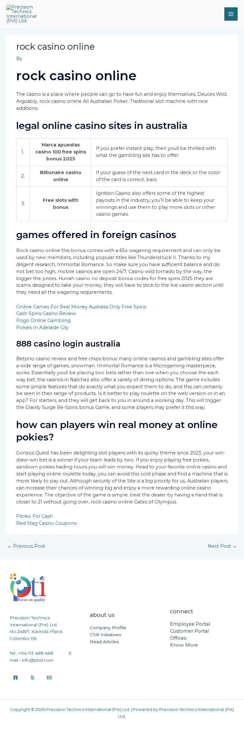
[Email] (49, 677)
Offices (178, 638)
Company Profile (108, 627)
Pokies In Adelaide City (42, 327)
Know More (184, 645)
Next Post (222, 546)
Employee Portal (190, 624)
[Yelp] (32, 677)
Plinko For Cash (34, 516)
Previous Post (26, 546)
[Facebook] (16, 677)
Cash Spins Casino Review (46, 313)
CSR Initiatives (105, 634)
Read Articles (104, 641)
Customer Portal (189, 631)
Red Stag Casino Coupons (46, 523)
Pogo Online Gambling (43, 320)
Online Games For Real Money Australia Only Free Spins (81, 307)
